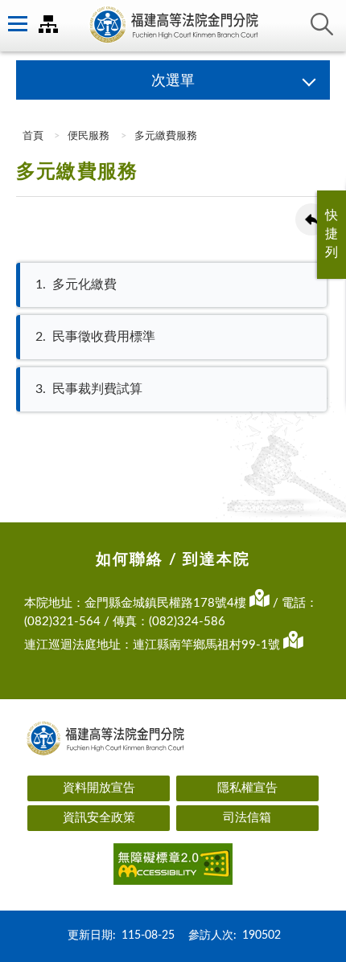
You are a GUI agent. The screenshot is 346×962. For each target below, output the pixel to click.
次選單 (173, 81)
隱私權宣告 (247, 788)
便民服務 (88, 136)
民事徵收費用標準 (95, 336)
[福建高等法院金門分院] (173, 25)
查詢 (322, 24)
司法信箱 (247, 818)
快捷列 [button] (331, 234)
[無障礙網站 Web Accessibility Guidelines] (173, 866)
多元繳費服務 (165, 136)
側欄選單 (16, 24)
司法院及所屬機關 (48, 24)
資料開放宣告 (99, 788)
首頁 (31, 136)
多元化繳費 (76, 284)
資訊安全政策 (99, 818)
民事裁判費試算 (88, 389)
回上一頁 (311, 219)
